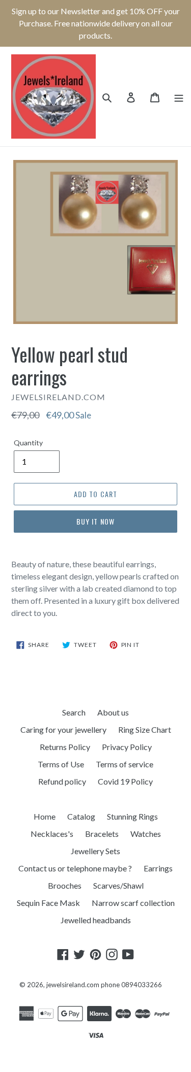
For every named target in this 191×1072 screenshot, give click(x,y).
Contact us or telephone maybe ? (75, 868)
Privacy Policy (127, 747)
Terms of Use (61, 764)
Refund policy (62, 781)
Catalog (81, 816)
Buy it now (95, 521)
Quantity (28, 442)
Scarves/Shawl (118, 885)
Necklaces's (52, 833)
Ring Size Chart (144, 729)
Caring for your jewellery (63, 729)
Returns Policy (65, 747)
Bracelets (102, 833)
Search (74, 712)
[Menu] (179, 96)
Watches (145, 833)
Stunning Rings (132, 816)
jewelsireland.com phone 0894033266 (104, 985)
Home (45, 816)
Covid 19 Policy (125, 781)
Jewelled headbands (96, 920)
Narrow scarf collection (133, 902)
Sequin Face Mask (48, 902)
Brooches (64, 885)
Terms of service (124, 764)
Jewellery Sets (95, 851)
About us (113, 712)
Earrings (158, 868)
